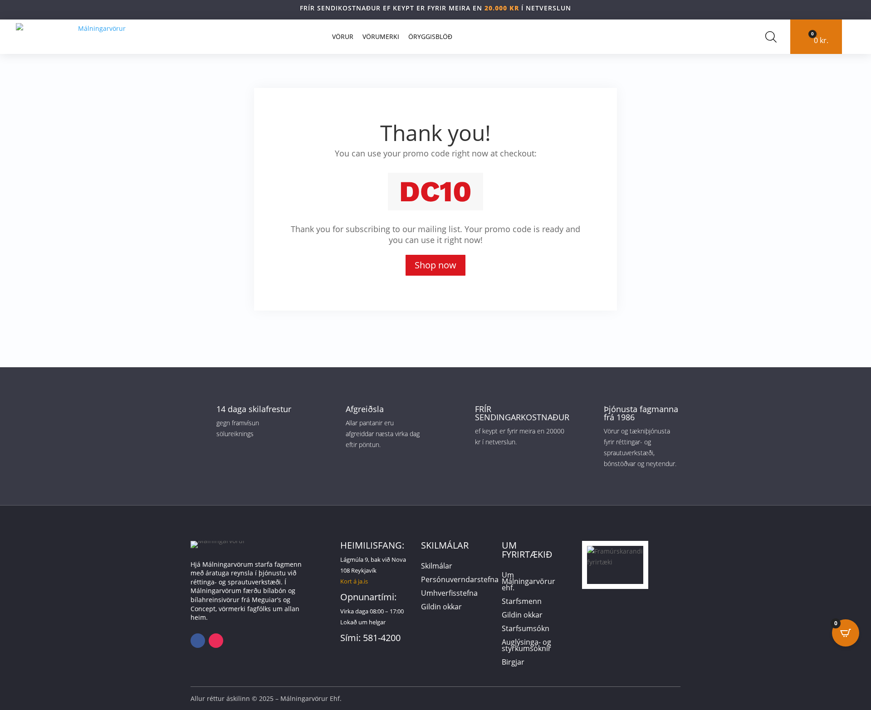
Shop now (435, 265)
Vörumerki (380, 36)
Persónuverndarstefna (460, 580)
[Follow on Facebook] (198, 640)
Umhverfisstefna (449, 594)
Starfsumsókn (525, 629)
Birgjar (513, 663)
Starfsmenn (522, 602)
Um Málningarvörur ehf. (528, 582)
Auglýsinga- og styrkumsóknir (526, 646)
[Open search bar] (771, 36)
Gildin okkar (441, 607)
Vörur (342, 36)
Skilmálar (436, 567)
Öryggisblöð (430, 36)
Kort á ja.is (354, 581)
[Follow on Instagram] (216, 640)
